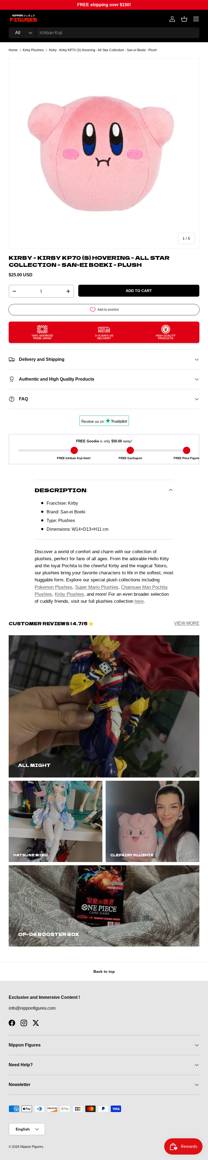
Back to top (104, 971)
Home (13, 50)
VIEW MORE (186, 623)
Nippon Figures (31, 1147)
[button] (184, 19)
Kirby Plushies (33, 50)
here (139, 601)
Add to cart (139, 291)
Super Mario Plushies (96, 587)
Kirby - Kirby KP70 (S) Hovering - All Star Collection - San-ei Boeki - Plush (103, 50)
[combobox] (104, 32)
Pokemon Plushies (53, 587)
